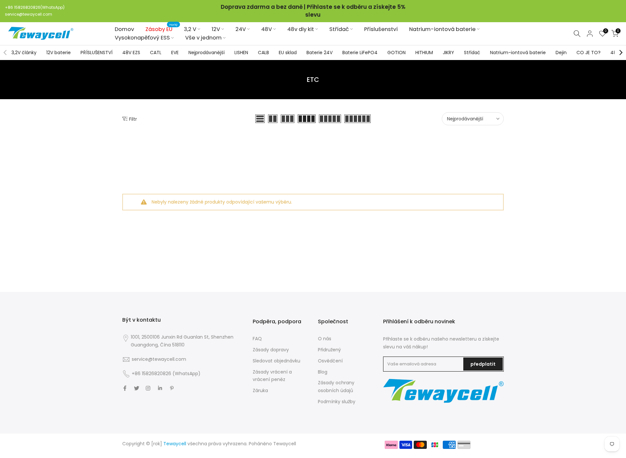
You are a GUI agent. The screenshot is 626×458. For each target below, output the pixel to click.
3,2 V (190, 29)
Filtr (133, 119)
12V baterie (58, 52)
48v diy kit (300, 29)
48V (266, 29)
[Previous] (5, 52)
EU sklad (288, 52)
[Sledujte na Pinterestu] (172, 388)
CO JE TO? (588, 52)
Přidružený (329, 349)
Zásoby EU (161, 29)
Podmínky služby (336, 401)
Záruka (260, 390)
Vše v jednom (203, 37)
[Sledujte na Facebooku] (124, 388)
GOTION (396, 52)
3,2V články (24, 52)
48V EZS (131, 52)
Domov (124, 29)
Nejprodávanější (206, 52)
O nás (324, 338)
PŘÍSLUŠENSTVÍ (96, 52)
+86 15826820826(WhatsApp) (35, 7)
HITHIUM (424, 52)
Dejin (561, 52)
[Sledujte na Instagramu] (148, 388)
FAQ (257, 338)
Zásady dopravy (271, 349)
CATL (155, 52)
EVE (175, 52)
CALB (263, 52)
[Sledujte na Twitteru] (136, 388)
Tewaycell (284, 443)
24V (240, 29)
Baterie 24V (319, 52)
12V (216, 29)
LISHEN (241, 52)
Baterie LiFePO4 (360, 52)
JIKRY (448, 52)
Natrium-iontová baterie (442, 29)
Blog (322, 372)
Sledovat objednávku (276, 361)
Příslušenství (381, 29)
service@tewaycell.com (28, 14)
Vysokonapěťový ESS (142, 37)
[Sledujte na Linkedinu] (160, 388)
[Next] (620, 52)
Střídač (339, 29)
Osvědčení (330, 361)
